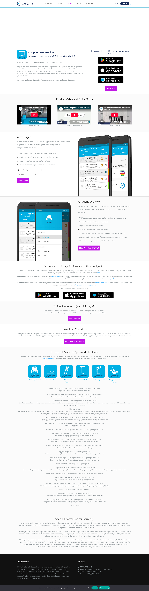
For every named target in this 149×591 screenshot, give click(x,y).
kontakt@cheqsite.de (94, 571)
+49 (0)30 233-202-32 (94, 574)
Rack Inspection (50, 380)
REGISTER (125, 4)
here (98, 273)
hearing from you (101, 283)
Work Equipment (35, 380)
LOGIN (116, 3)
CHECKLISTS (89, 3)
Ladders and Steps (66, 381)
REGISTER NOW (74, 318)
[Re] (146, 588)
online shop (55, 277)
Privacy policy (104, 588)
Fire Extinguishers (98, 380)
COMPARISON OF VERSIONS (89, 248)
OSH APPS (69, 3)
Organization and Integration (85, 285)
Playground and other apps (114, 381)
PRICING (80, 3)
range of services (114, 279)
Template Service (48, 359)
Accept (94, 588)
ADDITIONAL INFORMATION (74, 341)
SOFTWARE (58, 3)
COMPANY (48, 3)
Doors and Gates (82, 380)
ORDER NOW (111, 88)
